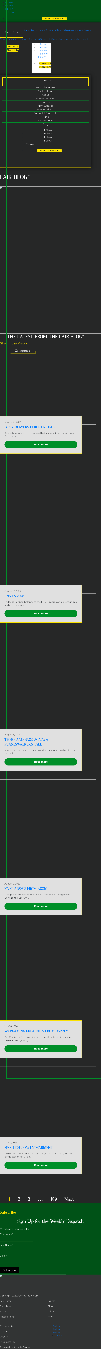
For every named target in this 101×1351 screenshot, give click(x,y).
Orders (3, 1336)
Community (6, 1326)
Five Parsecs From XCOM (25, 888)
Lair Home (5, 1301)
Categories (22, 350)
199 (53, 1199)
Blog (50, 1306)
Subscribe (9, 1270)
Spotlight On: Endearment (28, 1147)
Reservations (7, 1317)
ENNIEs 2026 (14, 596)
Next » (70, 1199)
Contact (4, 1331)
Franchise (5, 1306)
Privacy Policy (7, 1342)
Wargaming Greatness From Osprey (36, 1031)
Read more (41, 444)
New (50, 1317)
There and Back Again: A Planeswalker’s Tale (26, 742)
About (3, 1311)
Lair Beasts (54, 1311)
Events (51, 1301)
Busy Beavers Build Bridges (29, 427)
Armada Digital (22, 1347)
